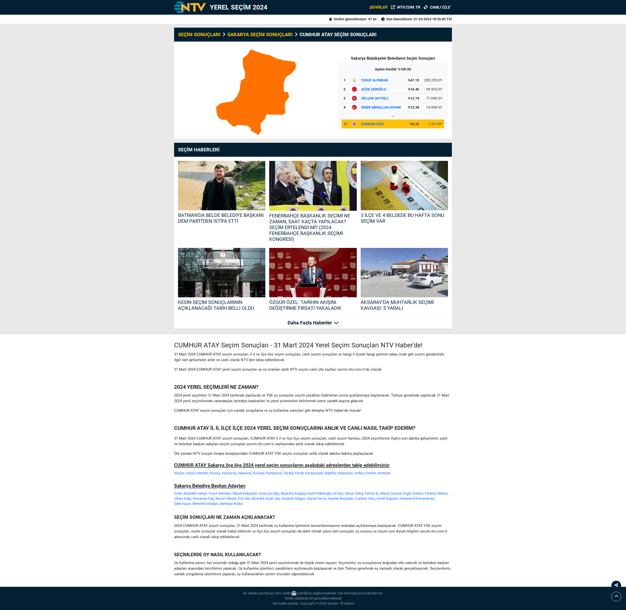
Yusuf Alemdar (220, 493)
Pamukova (274, 473)
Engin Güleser (413, 493)
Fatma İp (372, 493)
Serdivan (384, 473)
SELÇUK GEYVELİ (374, 98)
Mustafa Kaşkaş (293, 493)
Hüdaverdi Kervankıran (417, 498)
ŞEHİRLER (378, 7)
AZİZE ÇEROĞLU (373, 89)
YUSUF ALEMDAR (374, 80)
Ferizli (299, 473)
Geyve (190, 473)
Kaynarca (229, 473)
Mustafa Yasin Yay (266, 498)
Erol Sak (244, 498)
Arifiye (359, 473)
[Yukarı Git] (616, 596)
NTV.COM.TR (408, 7)
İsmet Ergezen (387, 498)
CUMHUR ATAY (372, 124)
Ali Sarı (338, 493)
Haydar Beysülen (341, 498)
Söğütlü (330, 473)
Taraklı (288, 473)
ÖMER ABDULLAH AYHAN (381, 107)
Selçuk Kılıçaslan (244, 493)
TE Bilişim (346, 603)
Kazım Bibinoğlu (319, 493)
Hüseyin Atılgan (293, 498)
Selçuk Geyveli (390, 493)
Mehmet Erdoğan (205, 504)
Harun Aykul (354, 493)
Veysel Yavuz (316, 498)
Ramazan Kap (203, 498)
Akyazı (179, 473)
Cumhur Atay (365, 498)
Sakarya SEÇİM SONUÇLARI (260, 34)
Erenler (371, 473)
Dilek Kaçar (182, 504)
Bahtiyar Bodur (231, 504)
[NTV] (190, 7)
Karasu (214, 473)
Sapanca (244, 473)
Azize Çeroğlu (269, 493)
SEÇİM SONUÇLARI (199, 34)
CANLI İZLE (440, 7)
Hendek (202, 473)
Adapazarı (345, 473)
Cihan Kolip (182, 498)
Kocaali (258, 473)
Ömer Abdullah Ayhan (190, 493)
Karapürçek (314, 473)
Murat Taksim (226, 498)
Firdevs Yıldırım (436, 493)
